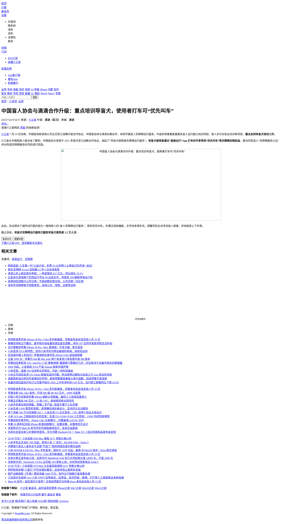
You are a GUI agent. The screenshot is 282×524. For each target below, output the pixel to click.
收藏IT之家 (14, 62)
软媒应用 (6, 68)
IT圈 (3, 7)
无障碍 (29, 259)
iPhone (43, 89)
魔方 (44, 494)
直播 (27, 93)
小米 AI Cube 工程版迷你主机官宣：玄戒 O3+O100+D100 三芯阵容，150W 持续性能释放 (59, 416)
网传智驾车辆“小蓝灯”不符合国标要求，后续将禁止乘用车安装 (44, 469)
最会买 (5, 11)
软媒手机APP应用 (30, 494)
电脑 (15, 89)
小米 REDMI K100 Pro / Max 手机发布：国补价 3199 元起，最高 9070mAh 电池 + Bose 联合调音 (62, 450)
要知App (13, 79)
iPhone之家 (63, 488)
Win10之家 (88, 488)
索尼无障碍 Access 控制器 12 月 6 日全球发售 (34, 269)
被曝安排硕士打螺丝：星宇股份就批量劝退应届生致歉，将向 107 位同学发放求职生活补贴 (60, 343)
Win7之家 (75, 488)
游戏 (21, 93)
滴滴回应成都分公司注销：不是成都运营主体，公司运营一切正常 (46, 281)
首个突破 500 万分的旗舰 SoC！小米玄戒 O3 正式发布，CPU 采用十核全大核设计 (55, 412)
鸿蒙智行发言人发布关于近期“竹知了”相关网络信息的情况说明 (44, 446)
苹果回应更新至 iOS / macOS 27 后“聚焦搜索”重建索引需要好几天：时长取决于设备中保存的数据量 (65, 363)
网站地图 (53, 501)
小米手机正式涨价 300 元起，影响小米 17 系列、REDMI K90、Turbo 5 (48, 442)
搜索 (35, 97)
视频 (27, 89)
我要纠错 (18, 239)
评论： (5, 123)
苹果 (36, 89)
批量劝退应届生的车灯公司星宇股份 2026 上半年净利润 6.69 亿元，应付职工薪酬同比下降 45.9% (63, 382)
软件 (56, 89)
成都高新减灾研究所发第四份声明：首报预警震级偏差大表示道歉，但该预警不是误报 (57, 378)
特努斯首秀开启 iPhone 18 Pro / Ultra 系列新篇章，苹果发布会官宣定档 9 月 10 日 (54, 339)
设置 (4, 15)
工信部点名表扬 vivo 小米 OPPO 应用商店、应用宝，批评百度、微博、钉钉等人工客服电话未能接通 (66, 477)
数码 (9, 93)
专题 (58, 93)
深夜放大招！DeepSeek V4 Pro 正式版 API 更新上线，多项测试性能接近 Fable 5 (53, 462)
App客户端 (14, 75)
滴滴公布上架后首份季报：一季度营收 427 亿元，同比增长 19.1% (45, 273)
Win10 (43, 93)
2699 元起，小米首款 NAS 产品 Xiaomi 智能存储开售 (38, 366)
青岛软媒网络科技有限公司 (17, 519)
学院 (15, 93)
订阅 (4, 51)
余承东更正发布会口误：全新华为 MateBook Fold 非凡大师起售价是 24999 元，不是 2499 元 (60, 458)
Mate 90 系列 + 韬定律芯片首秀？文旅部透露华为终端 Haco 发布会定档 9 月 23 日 (54, 481)
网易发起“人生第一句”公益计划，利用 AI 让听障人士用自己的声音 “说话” (50, 265)
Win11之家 (101, 488)
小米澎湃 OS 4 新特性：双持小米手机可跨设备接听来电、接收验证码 (48, 351)
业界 (4, 89)
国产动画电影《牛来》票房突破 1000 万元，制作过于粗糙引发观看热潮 (49, 473)
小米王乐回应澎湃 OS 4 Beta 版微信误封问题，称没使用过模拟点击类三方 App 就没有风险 (60, 374)
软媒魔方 (13, 83)
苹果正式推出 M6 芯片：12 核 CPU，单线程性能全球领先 (41, 400)
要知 (58, 494)
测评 (21, 89)
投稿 (4, 47)
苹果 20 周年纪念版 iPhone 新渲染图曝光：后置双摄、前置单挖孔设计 (48, 424)
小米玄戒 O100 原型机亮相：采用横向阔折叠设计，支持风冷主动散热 (48, 408)
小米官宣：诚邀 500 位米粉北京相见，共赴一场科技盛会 (40, 370)
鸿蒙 (50, 89)
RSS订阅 (13, 58)
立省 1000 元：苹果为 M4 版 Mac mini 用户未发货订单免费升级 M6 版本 (49, 359)
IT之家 (32, 119)
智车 (4, 93)
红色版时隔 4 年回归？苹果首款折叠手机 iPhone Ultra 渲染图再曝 (45, 355)
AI (32, 89)
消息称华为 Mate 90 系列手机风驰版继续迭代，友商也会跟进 (43, 428)
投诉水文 (7, 239)
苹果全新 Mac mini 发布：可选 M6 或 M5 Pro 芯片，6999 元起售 (44, 393)
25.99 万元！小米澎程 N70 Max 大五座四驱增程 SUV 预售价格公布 (46, 466)
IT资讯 (13, 101)
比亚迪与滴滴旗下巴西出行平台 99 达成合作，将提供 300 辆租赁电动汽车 (50, 277)
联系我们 (20, 501)
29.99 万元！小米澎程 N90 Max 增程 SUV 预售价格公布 (39, 438)
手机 (9, 89)
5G (32, 93)
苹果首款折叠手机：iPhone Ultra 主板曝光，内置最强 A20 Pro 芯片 (46, 420)
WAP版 (43, 501)
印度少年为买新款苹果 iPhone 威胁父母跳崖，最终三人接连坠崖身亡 (47, 396)
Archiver (64, 501)
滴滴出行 (17, 259)
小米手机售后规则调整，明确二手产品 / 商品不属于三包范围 (43, 404)
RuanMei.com (22, 513)
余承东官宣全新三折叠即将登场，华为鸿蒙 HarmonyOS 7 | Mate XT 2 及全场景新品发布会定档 (62, 432)
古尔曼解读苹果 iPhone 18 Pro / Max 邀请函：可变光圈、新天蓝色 (45, 347)
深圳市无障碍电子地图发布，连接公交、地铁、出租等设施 (42, 285)
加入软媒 (32, 501)
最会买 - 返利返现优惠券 (43, 488)
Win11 (51, 93)
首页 (4, 3)
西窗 (22, 127)
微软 (37, 93)
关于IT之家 (7, 501)
